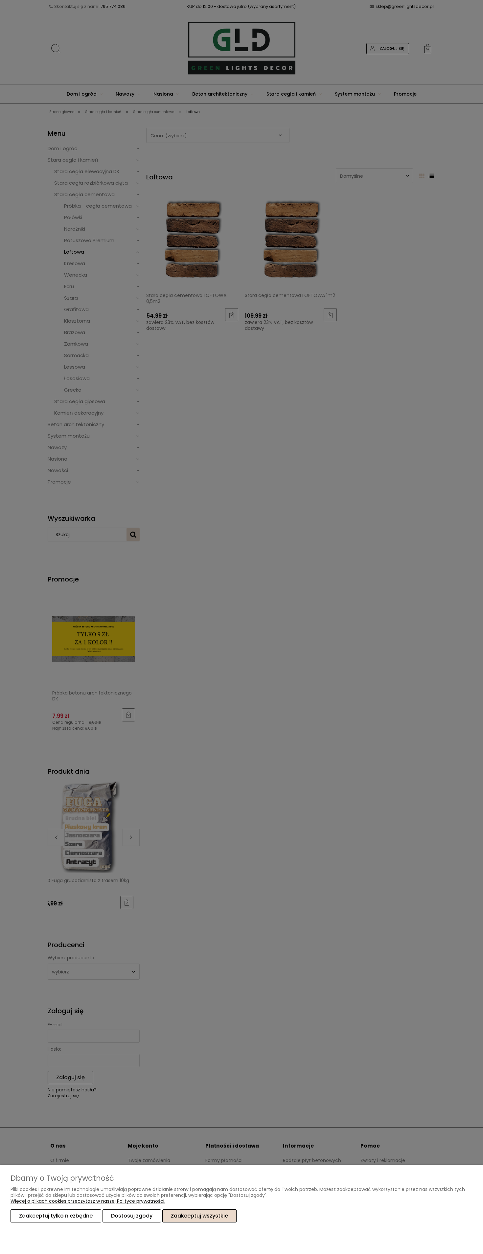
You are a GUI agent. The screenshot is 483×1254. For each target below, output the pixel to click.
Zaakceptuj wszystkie (199, 1216)
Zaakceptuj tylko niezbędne (56, 1216)
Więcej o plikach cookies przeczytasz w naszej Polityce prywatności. (88, 1201)
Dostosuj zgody (131, 1216)
